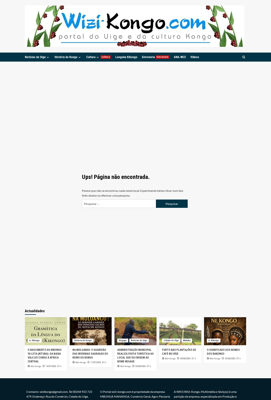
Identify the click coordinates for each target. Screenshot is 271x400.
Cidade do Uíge (171, 340)
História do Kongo (66, 57)
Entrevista (155, 57)
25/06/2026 (230, 358)
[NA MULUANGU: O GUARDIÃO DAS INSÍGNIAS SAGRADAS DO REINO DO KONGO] (91, 331)
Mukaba (186, 340)
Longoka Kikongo (126, 57)
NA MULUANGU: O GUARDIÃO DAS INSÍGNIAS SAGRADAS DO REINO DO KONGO (90, 353)
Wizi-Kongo (36, 366)
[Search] (244, 57)
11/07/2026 (96, 362)
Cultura (98, 57)
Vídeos (194, 57)
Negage (123, 340)
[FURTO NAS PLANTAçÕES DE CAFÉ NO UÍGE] (180, 331)
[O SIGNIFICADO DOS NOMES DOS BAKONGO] (225, 331)
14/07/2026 (51, 366)
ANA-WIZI (180, 57)
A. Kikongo (34, 340)
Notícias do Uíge (35, 57)
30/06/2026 (140, 366)
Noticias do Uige (139, 340)
